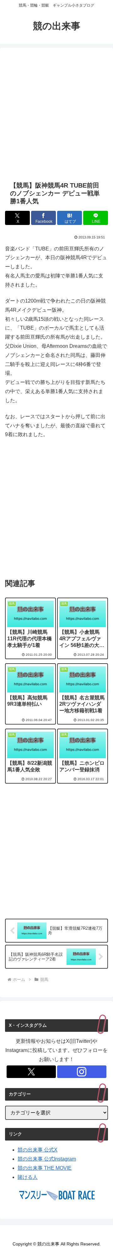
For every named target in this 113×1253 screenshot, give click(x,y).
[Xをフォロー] (31, 1071)
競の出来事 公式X (37, 1149)
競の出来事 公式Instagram (47, 1159)
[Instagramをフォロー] (81, 1071)
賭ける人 (28, 1177)
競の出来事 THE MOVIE (45, 1168)
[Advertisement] (56, 114)
